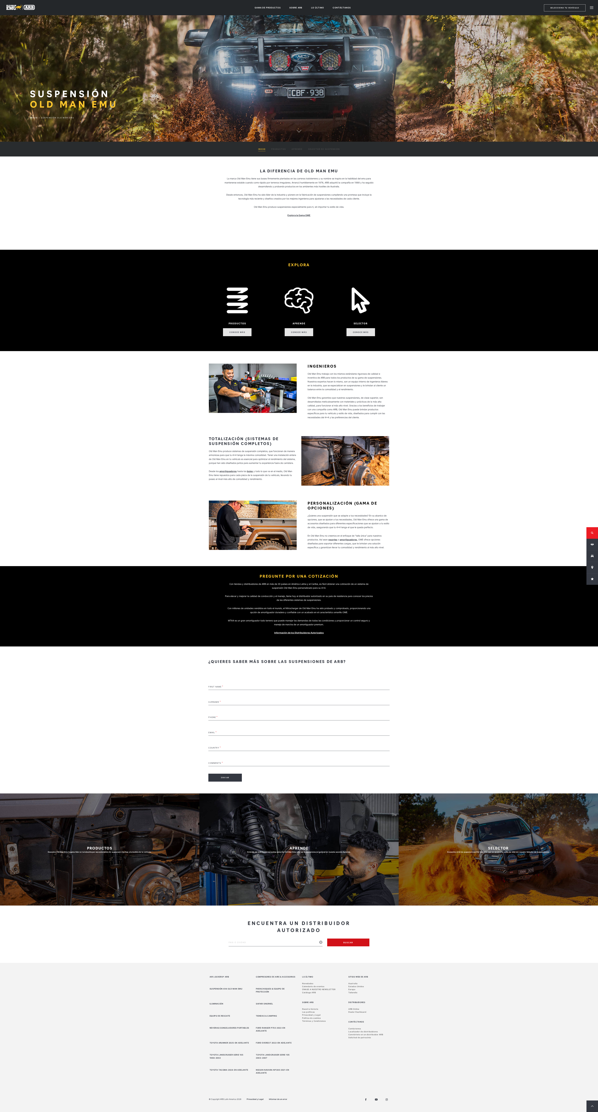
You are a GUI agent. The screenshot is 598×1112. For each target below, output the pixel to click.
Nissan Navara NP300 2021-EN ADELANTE (272, 1071)
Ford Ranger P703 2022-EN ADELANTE (270, 1029)
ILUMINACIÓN (216, 1004)
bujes (250, 471)
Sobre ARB (295, 8)
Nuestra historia (310, 1009)
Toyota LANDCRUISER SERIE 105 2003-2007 (273, 1056)
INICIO (262, 149)
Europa (351, 989)
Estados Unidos (356, 986)
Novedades (307, 983)
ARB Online (353, 1009)
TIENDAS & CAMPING (266, 1016)
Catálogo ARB (309, 992)
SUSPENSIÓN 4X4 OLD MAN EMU (226, 989)
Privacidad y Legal (311, 1015)
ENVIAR (225, 777)
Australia (352, 983)
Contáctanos (342, 8)
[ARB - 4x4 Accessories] (20, 7)
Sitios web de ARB (358, 977)
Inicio (34, 118)
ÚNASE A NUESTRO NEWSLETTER (319, 989)
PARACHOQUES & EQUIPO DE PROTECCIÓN (270, 990)
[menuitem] (268, 8)
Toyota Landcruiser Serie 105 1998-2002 (226, 1056)
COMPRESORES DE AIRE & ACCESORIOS (275, 977)
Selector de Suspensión (324, 149)
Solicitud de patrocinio (359, 1037)
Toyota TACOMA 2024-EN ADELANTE (229, 1070)
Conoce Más (237, 332)
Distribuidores (356, 1002)
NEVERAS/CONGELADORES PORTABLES (229, 1028)
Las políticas (308, 1012)
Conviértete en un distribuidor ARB (365, 1034)
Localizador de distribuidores (363, 1031)
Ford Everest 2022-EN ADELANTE (274, 1043)
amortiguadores (228, 471)
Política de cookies (311, 1018)
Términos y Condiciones (314, 1021)
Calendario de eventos (313, 986)
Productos (278, 149)
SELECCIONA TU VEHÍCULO (564, 8)
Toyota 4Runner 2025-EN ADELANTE (229, 1043)
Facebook (365, 1099)
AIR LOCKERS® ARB (219, 977)
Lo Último (317, 8)
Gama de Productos (268, 8)
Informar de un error (278, 1099)
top (592, 1106)
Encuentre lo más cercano (321, 945)
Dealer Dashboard (357, 1012)
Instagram (386, 1099)
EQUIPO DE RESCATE (220, 1016)
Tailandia (352, 992)
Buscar (348, 942)
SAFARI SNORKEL (264, 1004)
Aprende (297, 149)
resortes (332, 539)
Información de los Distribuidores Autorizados (299, 632)
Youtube (376, 1099)
